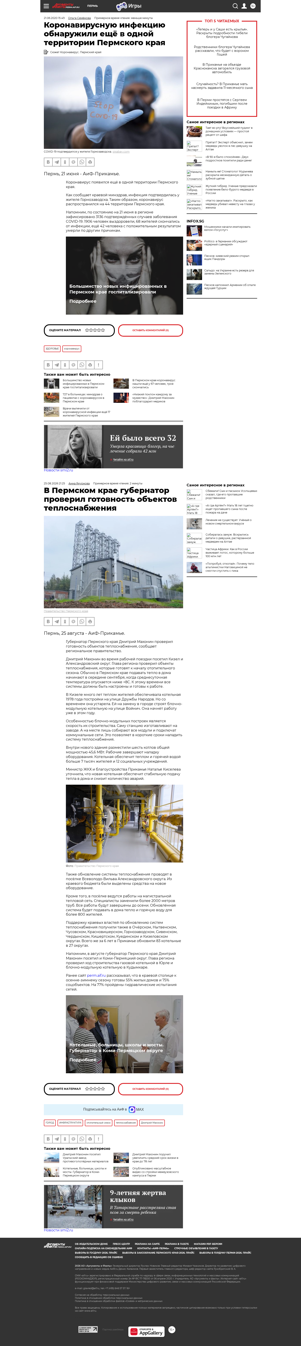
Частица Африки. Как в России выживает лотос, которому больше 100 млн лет (230, 552)
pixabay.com (121, 151)
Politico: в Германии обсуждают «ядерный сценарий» (225, 243)
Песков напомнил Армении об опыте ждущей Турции (230, 287)
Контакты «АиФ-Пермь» (153, 1248)
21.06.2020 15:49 (54, 18)
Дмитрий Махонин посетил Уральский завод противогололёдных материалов (85, 1158)
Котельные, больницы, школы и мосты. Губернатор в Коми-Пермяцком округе (116, 1047)
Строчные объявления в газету (196, 1248)
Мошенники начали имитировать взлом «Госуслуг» (227, 228)
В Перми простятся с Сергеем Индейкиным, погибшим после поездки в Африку (222, 103)
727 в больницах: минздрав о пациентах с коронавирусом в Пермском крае (83, 398)
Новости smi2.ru (58, 470)
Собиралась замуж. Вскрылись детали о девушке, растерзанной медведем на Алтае (228, 538)
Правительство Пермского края (66, 611)
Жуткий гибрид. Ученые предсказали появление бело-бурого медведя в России (231, 189)
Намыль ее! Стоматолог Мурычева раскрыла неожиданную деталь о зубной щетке (229, 175)
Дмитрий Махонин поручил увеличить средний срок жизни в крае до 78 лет (155, 1158)
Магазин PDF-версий (208, 1244)
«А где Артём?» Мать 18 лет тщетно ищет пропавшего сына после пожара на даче (229, 509)
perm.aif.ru (96, 975)
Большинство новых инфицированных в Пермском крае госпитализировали (118, 289)
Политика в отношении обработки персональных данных (108, 1298)
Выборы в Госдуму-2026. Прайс (96, 1252)
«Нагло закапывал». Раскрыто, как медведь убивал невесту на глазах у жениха (230, 204)
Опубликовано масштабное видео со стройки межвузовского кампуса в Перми (155, 1172)
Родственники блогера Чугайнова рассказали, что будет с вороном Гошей (222, 50)
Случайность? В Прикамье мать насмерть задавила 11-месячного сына (222, 86)
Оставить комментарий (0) (150, 330)
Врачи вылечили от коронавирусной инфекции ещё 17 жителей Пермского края (86, 412)
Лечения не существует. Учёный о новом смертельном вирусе (229, 521)
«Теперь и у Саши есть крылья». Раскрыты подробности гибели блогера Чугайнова (222, 33)
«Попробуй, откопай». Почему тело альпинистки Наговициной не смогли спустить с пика (230, 567)
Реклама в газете (177, 1244)
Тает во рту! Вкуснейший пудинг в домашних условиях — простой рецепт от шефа (229, 131)
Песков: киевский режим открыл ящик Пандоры (226, 257)
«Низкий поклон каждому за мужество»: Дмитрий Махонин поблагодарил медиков (153, 398)
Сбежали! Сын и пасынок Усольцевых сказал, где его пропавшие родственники (231, 494)
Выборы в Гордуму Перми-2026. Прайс (225, 1252)
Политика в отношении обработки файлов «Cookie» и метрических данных (118, 1301)
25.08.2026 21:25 (54, 483)
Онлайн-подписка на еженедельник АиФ (103, 1248)
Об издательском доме (91, 1244)
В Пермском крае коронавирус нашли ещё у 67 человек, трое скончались (153, 384)
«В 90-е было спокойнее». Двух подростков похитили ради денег (229, 158)
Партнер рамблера (112, 1329)
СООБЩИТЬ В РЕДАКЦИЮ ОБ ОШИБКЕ (99, 1257)
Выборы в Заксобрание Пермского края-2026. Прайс (158, 1252)
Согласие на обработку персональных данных (102, 1295)
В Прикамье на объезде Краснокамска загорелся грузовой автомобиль (222, 68)
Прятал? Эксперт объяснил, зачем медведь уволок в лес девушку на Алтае (229, 146)
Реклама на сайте (147, 1244)
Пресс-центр (121, 1244)
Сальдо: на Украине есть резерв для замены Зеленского (229, 272)
